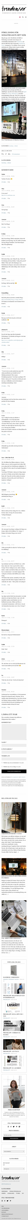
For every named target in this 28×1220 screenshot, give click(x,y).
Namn (4, 742)
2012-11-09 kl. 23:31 (8, 280)
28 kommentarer (16, 154)
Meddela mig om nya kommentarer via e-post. (14, 762)
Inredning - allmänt (13, 146)
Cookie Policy (5, 1216)
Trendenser (14, 9)
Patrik (3, 313)
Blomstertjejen (5, 630)
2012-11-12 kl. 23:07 (8, 661)
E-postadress (7, 749)
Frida (3, 392)
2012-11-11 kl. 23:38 (8, 646)
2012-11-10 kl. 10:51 (8, 331)
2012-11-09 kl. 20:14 (8, 190)
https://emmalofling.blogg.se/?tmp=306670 (12, 299)
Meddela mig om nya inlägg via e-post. (12, 766)
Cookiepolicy (23, 777)
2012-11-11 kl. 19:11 (8, 632)
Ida (2, 543)
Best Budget (6, 1163)
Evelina (3, 234)
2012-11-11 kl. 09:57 (8, 561)
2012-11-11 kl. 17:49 (8, 617)
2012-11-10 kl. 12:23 (8, 459)
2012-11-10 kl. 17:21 (8, 545)
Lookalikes (10, 1193)
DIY (4, 1164)
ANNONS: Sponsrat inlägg (11, 979)
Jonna (3, 659)
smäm (3, 174)
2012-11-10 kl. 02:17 (8, 315)
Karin (3, 615)
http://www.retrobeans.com (8, 195)
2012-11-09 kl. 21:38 (8, 221)
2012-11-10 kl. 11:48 (8, 443)
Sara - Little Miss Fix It (8, 457)
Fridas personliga (15, 1191)
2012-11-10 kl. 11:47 (8, 413)
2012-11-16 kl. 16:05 (8, 677)
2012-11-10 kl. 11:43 (8, 394)
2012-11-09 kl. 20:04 (8, 176)
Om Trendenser (5, 1208)
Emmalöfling (5, 293)
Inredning (5, 1191)
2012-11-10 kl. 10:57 (8, 354)
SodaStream (20, 41)
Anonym (4, 219)
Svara (4, 182)
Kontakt (4, 1212)
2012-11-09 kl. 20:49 (8, 207)
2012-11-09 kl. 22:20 (8, 256)
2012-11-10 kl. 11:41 (8, 368)
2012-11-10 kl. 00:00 (8, 295)
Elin (3, 352)
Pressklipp (6, 999)
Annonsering (5, 1210)
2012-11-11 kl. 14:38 (8, 593)
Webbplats (6, 756)
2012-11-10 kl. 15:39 (8, 508)
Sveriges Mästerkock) (12, 93)
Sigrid (24, 91)
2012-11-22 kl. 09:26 (8, 691)
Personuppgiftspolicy (15, 777)
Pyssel (18, 1193)
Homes (4, 1193)
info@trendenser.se (6, 1184)
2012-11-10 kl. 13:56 (8, 492)
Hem (3, 1206)
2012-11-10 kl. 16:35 (8, 526)
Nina (3, 189)
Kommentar (7, 722)
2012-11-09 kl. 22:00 (8, 236)
